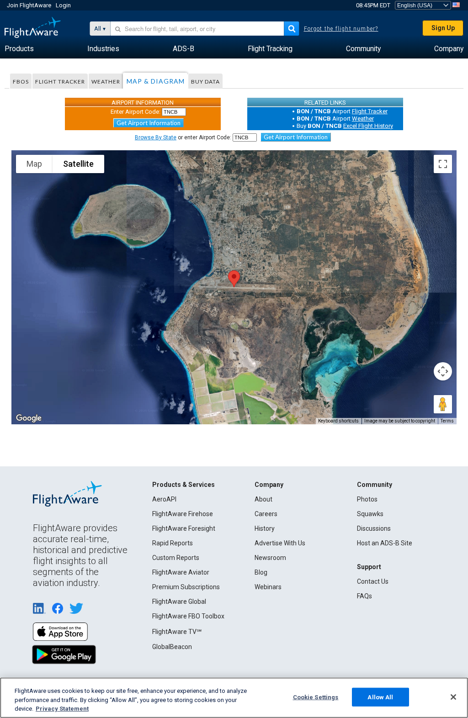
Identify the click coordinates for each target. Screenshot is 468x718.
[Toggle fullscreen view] (443, 164)
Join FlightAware (29, 5)
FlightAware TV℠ (177, 631)
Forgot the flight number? (341, 29)
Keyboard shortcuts (338, 420)
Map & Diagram (156, 81)
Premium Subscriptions (186, 587)
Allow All (380, 696)
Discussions (374, 528)
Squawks (370, 513)
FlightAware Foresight (183, 528)
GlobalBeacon (172, 646)
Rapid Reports (172, 543)
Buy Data (205, 81)
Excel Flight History (368, 125)
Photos (367, 499)
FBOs (21, 81)
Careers (266, 513)
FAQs (364, 596)
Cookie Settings (316, 696)
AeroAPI (164, 499)
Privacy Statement (62, 708)
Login (63, 5)
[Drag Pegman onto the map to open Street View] (443, 404)
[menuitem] (19, 48)
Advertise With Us (280, 543)
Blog (261, 572)
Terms (447, 420)
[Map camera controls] (443, 371)
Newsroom (270, 557)
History (265, 528)
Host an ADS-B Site (384, 543)
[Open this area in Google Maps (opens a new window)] (29, 418)
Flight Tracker (60, 81)
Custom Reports (175, 557)
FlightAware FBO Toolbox (188, 616)
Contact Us (372, 581)
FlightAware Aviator (180, 572)
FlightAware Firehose (182, 513)
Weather (105, 81)
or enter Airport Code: (183, 137)
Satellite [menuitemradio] (78, 164)
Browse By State (155, 137)
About (263, 499)
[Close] (453, 697)
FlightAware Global (179, 601)
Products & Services (183, 484)
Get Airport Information (149, 123)
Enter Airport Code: (135, 111)
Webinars (268, 587)
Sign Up (443, 28)
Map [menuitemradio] (34, 164)
